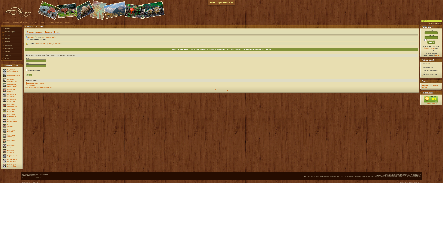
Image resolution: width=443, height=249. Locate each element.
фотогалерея (10, 32)
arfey (34, 175)
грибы (7, 28)
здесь (437, 55)
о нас (7, 58)
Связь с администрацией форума (39, 87)
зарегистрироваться (225, 3)
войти (212, 3)
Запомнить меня (33, 70)
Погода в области (431, 103)
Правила (48, 32)
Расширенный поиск (434, 23)
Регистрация (31, 85)
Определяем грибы (48, 37)
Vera (423, 76)
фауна (7, 38)
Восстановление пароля (35, 83)
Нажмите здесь (429, 48)
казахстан (8, 45)
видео (7, 42)
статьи (7, 52)
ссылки (8, 55)
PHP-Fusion (39, 178)
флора (7, 35)
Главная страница (34, 32)
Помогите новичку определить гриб (48, 43)
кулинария (9, 48)
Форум (30, 37)
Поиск (56, 32)
